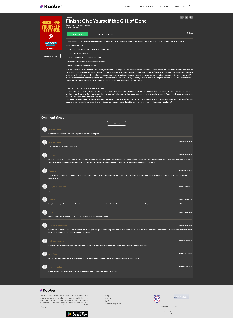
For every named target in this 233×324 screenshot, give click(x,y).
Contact (108, 298)
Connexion (179, 6)
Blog (107, 295)
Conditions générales (114, 304)
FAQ (107, 301)
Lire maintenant (77, 34)
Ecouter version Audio (103, 34)
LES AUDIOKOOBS (144, 6)
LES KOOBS (126, 6)
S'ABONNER (163, 6)
